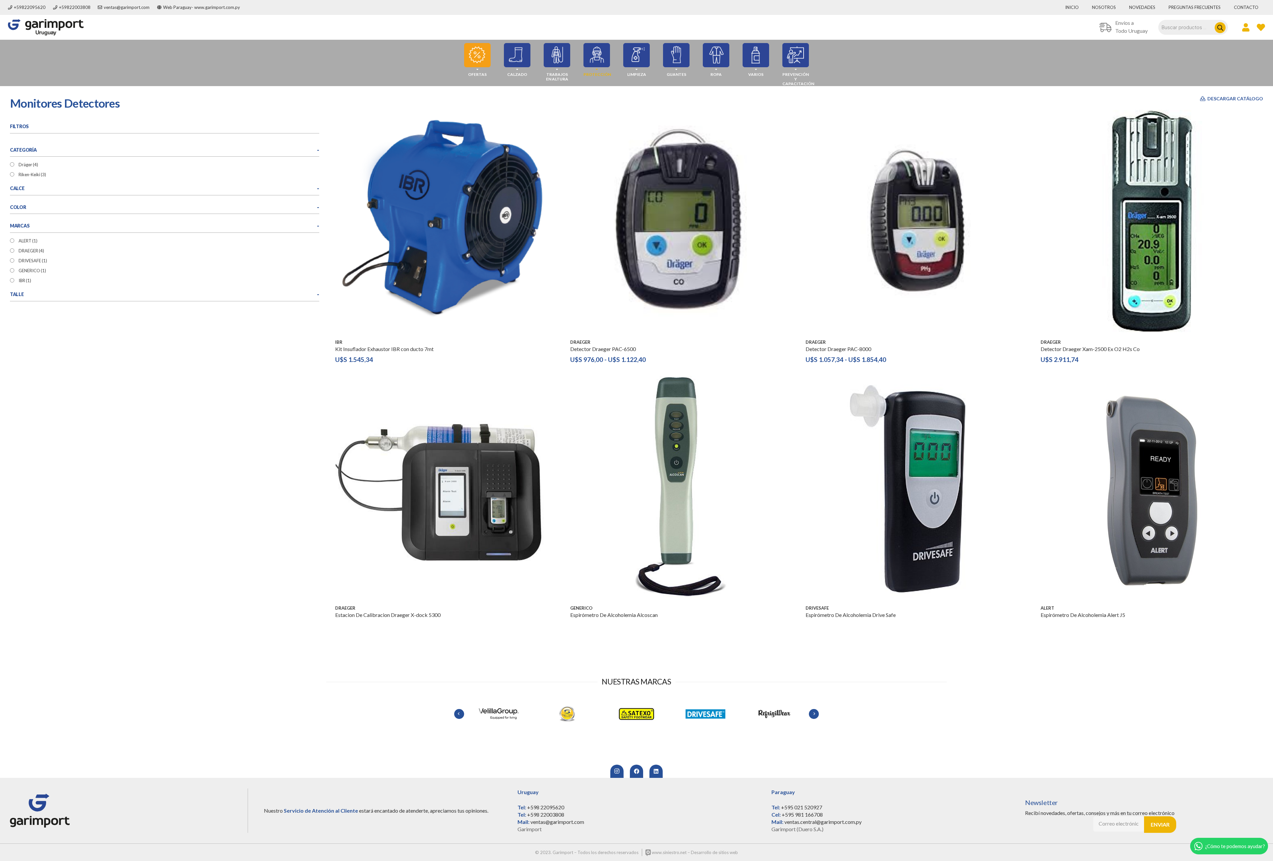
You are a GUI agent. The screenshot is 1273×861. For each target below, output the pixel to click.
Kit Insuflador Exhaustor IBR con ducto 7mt (384, 349)
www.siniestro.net (669, 852)
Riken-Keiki (32, 174)
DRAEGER (31, 250)
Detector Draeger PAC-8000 (838, 349)
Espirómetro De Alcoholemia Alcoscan (614, 615)
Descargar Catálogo (1234, 98)
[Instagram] (617, 771)
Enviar (1160, 824)
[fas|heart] (1261, 27)
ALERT (28, 240)
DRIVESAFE (33, 260)
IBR (25, 280)
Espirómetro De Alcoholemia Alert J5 (1083, 615)
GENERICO (32, 270)
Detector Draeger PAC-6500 (603, 349)
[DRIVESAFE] (636, 714)
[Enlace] (46, 27)
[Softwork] (774, 714)
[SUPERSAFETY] (498, 714)
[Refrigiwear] (705, 714)
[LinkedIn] (656, 771)
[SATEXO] (567, 714)
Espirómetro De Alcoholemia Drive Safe (851, 615)
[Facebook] (636, 771)
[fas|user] (1245, 27)
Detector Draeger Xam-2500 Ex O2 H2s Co (1090, 349)
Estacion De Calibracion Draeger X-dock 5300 (388, 615)
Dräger (28, 164)
